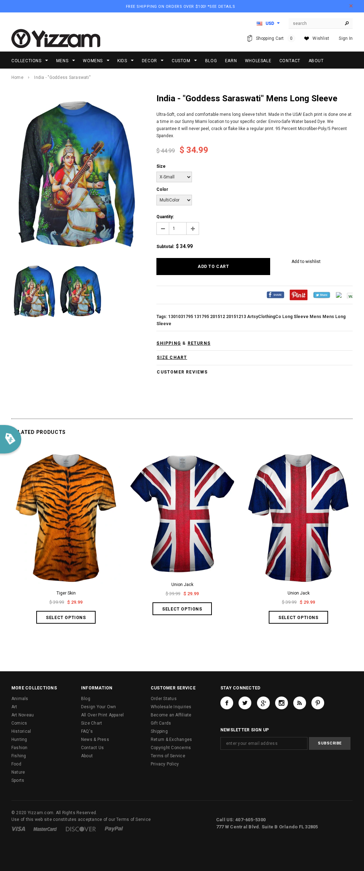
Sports (17, 780)
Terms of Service (168, 755)
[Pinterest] (298, 294)
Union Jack (182, 584)
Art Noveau (22, 715)
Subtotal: (165, 246)
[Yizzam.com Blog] (299, 703)
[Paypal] (114, 828)
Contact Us (92, 747)
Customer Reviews (182, 372)
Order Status (164, 698)
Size (161, 166)
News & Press (95, 739)
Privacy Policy (165, 764)
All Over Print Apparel (102, 715)
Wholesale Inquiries (171, 706)
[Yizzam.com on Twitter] (245, 703)
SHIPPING (168, 343)
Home (17, 77)
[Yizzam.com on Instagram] (281, 703)
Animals (19, 698)
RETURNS (199, 343)
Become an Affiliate (171, 715)
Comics (19, 723)
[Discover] (80, 828)
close (351, 5)
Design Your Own (98, 706)
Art (14, 706)
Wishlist (320, 38)
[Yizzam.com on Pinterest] (317, 703)
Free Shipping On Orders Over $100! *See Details (180, 6)
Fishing (18, 755)
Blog (85, 698)
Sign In (346, 38)
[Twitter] (322, 294)
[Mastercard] (45, 828)
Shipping (159, 731)
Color (162, 189)
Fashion (19, 747)
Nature (18, 772)
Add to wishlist (306, 261)
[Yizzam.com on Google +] (263, 703)
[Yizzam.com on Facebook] (226, 703)
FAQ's (87, 731)
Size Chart (91, 723)
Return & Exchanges (171, 739)
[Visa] (18, 828)
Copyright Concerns (171, 747)
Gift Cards (161, 723)
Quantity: (165, 216)
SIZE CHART (172, 357)
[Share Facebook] (275, 294)
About (87, 755)
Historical (21, 731)
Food (16, 764)
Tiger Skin (66, 593)
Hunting (19, 739)
